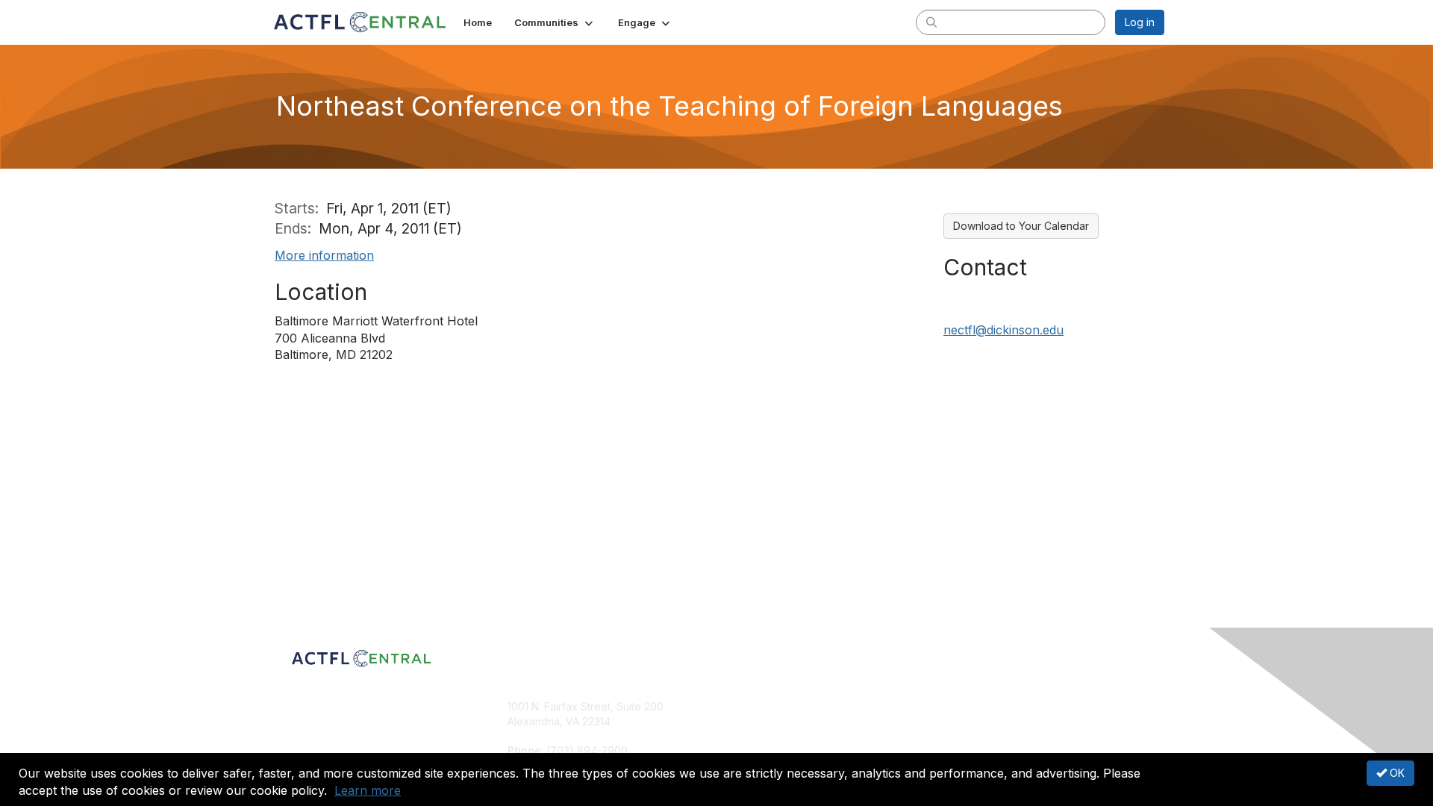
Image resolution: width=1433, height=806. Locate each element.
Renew (739, 721)
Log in (1140, 22)
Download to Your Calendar (1021, 225)
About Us (960, 706)
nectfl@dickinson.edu (1003, 329)
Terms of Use (971, 721)
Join (732, 706)
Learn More (750, 735)
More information (324, 255)
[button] (555, 22)
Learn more (367, 790)
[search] (931, 22)
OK (1396, 772)
